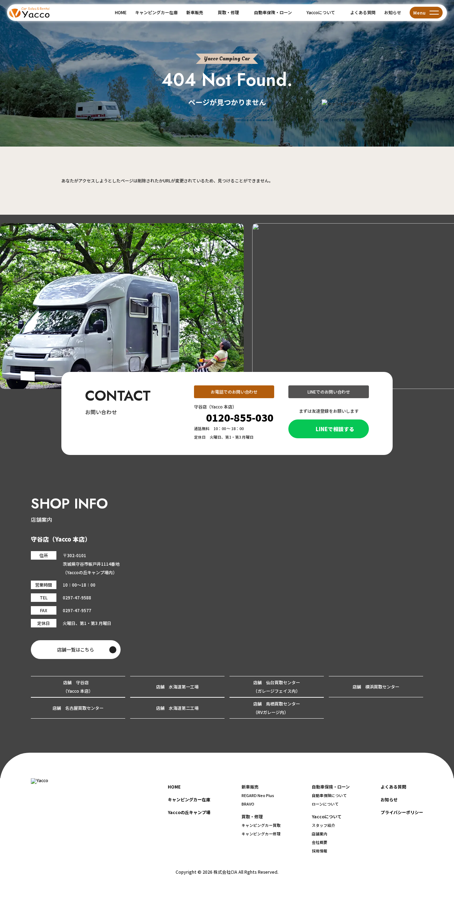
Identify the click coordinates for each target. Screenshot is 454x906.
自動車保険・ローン (273, 12)
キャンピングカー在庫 (156, 12)
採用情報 (319, 850)
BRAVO (248, 804)
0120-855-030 (239, 417)
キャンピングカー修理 (261, 833)
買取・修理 (228, 12)
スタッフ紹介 (323, 825)
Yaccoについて (320, 12)
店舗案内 (319, 833)
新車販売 (194, 12)
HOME (121, 12)
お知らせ (392, 12)
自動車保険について (329, 795)
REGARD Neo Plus (258, 795)
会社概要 (319, 842)
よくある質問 (363, 12)
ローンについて (325, 804)
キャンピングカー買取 (261, 825)
